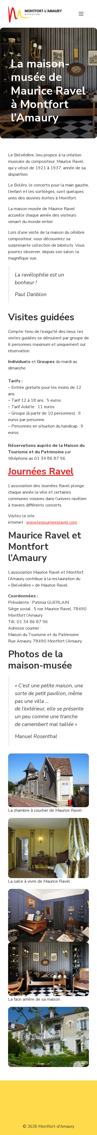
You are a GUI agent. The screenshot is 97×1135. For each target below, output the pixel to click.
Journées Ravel (41, 471)
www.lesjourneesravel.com (51, 522)
